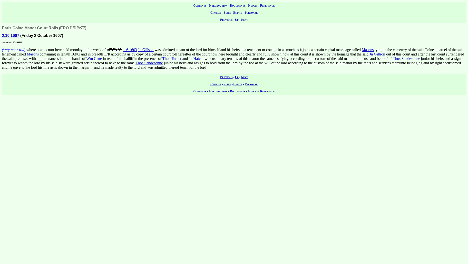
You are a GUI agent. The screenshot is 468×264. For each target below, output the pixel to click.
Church (215, 12)
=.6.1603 (130, 50)
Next (244, 20)
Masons (368, 50)
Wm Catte (94, 58)
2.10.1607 (10, 35)
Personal (251, 12)
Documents (237, 5)
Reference (267, 5)
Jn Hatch (196, 58)
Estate (237, 12)
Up (237, 20)
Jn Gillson (146, 50)
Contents (199, 5)
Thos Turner (171, 58)
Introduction (218, 5)
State (227, 12)
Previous (226, 20)
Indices (253, 5)
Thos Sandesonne (406, 58)
